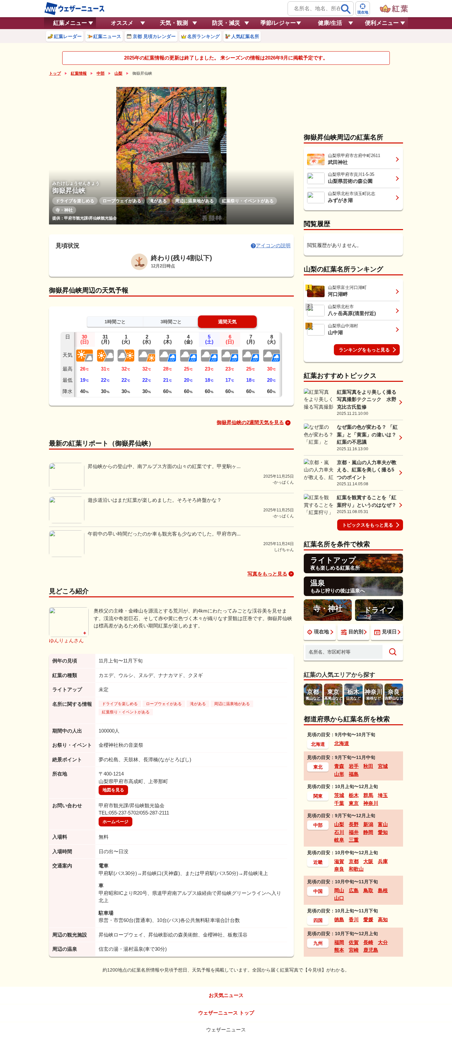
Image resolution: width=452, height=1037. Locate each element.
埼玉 (383, 795)
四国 (318, 920)
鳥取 (368, 890)
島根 (383, 890)
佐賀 (354, 942)
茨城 (339, 795)
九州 (318, 943)
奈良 (339, 869)
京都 (354, 861)
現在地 (321, 631)
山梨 (118, 73)
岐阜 (339, 840)
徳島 (339, 919)
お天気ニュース (226, 995)
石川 (339, 832)
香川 (354, 919)
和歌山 (356, 869)
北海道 (318, 744)
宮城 (383, 766)
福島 (354, 774)
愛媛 (368, 919)
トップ (55, 73)
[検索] (346, 9)
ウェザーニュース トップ (226, 1013)
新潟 (368, 824)
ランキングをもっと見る (364, 349)
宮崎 (354, 950)
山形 (339, 774)
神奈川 (370, 803)
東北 (318, 767)
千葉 (339, 803)
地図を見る (113, 789)
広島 (354, 890)
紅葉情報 (79, 73)
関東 (318, 796)
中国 (318, 891)
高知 (383, 919)
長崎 (368, 942)
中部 (101, 73)
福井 (354, 832)
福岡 (339, 942)
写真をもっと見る (267, 574)
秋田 (368, 766)
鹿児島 (370, 950)
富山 (383, 824)
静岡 (368, 832)
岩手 (354, 766)
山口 (339, 898)
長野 (354, 824)
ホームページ (115, 821)
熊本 (339, 950)
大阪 (368, 861)
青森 (339, 766)
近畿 (318, 862)
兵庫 (383, 861)
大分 (383, 942)
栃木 (354, 795)
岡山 (339, 890)
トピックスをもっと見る (367, 525)
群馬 (368, 795)
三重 (354, 840)
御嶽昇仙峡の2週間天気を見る (250, 422)
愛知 (383, 832)
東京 (354, 803)
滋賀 (339, 861)
